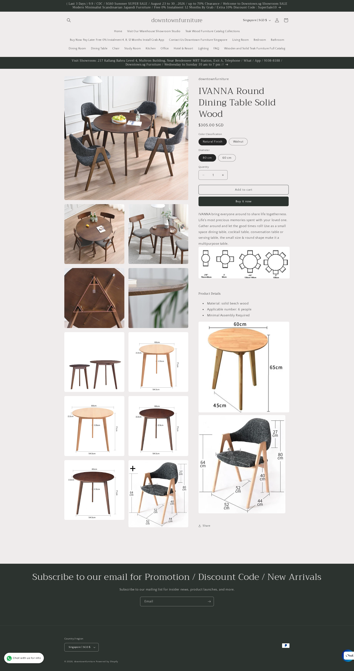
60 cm (226, 158)
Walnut (238, 141)
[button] (68, 20)
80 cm (207, 158)
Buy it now (244, 201)
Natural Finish (212, 141)
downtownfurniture (84, 661)
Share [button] (206, 525)
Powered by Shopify (107, 661)
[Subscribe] (209, 601)
